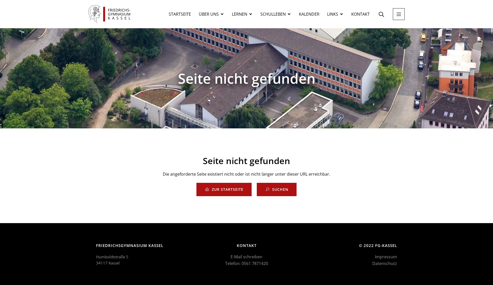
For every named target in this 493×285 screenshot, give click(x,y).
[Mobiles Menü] (399, 14)
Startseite (180, 14)
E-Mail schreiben (246, 257)
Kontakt (360, 14)
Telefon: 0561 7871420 (246, 263)
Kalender (309, 14)
